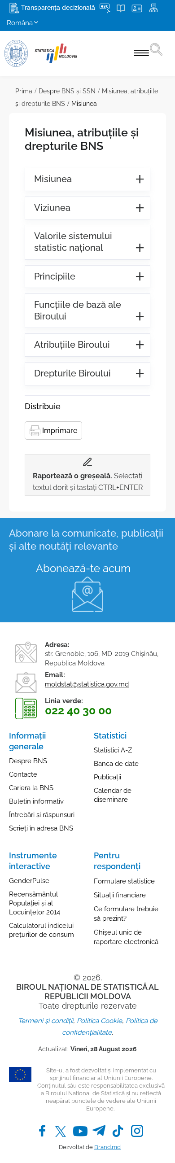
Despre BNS (28, 761)
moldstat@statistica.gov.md (87, 684)
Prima (23, 91)
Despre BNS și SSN (67, 91)
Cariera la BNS (31, 788)
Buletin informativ (36, 801)
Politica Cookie (99, 1021)
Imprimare (58, 430)
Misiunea (84, 103)
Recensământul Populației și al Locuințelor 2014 (34, 903)
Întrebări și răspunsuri (41, 815)
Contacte (23, 774)
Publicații (107, 777)
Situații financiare (120, 895)
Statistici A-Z (113, 750)
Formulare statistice (124, 881)
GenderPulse (29, 881)
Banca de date (116, 764)
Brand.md (107, 1147)
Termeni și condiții (45, 1021)
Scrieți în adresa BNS (41, 828)
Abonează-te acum (83, 568)
